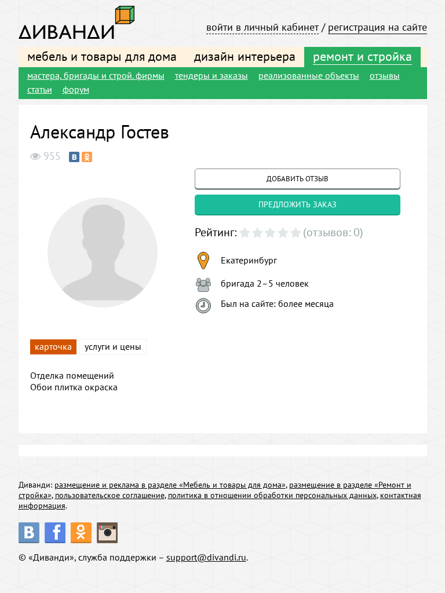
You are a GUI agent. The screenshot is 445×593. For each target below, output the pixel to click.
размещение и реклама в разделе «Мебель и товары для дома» (170, 484)
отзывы (385, 75)
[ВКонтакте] (74, 157)
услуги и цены (113, 346)
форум (76, 89)
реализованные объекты (308, 75)
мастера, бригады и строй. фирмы (96, 75)
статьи (39, 89)
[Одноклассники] (87, 157)
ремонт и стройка (362, 56)
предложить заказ (297, 204)
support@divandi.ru (206, 557)
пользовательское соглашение (110, 495)
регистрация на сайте (377, 27)
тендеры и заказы (211, 75)
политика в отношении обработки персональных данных (272, 495)
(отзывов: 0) (333, 232)
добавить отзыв (298, 179)
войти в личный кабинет (262, 27)
